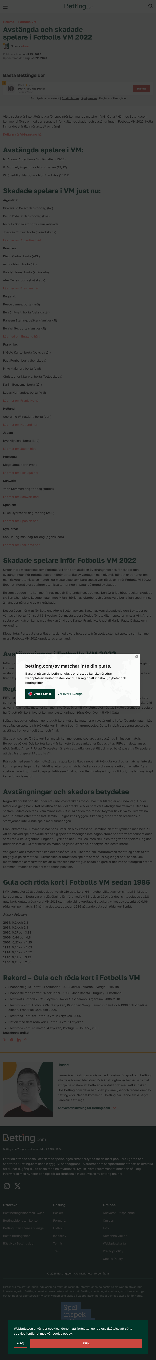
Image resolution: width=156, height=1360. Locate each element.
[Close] (136, 656)
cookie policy (62, 1333)
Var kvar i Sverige (70, 694)
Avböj (20, 1343)
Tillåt (86, 1343)
